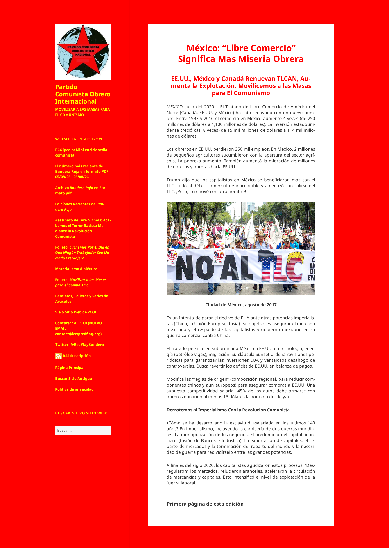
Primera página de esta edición (205, 503)
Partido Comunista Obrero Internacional (83, 94)
